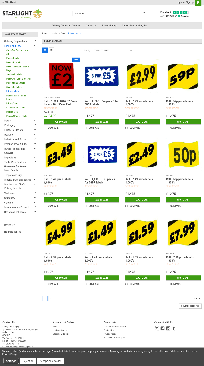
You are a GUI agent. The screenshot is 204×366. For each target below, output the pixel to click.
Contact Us (90, 25)
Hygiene (8, 134)
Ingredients (10, 157)
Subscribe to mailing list (134, 25)
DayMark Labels (13, 62)
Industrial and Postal (15, 139)
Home (44, 33)
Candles (8, 202)
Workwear (9, 193)
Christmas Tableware (15, 212)
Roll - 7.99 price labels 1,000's (180, 259)
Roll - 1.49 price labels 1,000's (98, 259)
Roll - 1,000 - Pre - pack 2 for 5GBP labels (100, 180)
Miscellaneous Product (16, 207)
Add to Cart (61, 122)
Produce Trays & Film (15, 144)
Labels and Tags (13, 46)
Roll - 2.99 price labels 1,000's (139, 102)
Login (179, 2)
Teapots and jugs (13, 175)
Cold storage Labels (15, 107)
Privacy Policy (109, 25)
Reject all (28, 361)
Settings (11, 361)
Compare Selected (190, 306)
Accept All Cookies (51, 361)
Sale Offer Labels (14, 87)
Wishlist (56, 327)
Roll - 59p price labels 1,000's (179, 102)
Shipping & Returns (61, 334)
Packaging (9, 125)
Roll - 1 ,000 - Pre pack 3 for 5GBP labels (102, 102)
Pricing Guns (12, 103)
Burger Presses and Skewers (14, 150)
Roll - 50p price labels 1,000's (179, 180)
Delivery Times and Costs (65, 25)
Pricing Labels (12, 91)
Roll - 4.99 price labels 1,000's (57, 259)
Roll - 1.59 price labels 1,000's (139, 259)
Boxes (7, 120)
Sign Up (189, 2)
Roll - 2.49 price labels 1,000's (139, 180)
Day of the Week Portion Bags (17, 68)
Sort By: (87, 50)
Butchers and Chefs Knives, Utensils (14, 186)
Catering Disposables (15, 41)
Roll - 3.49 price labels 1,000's (57, 180)
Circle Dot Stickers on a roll (17, 52)
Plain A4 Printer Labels (16, 116)
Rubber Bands (12, 58)
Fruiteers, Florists (13, 130)
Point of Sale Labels (15, 82)
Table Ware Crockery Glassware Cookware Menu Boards (15, 166)
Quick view (61, 93)
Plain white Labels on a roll (18, 78)
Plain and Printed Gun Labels (16, 97)
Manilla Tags (12, 111)
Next (196, 299)
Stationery (9, 197)
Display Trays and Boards (17, 179)
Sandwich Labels (14, 74)
